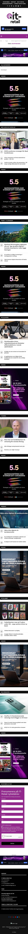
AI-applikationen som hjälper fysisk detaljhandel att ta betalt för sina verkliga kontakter (14, 358)
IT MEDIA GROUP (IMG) (20, 3)
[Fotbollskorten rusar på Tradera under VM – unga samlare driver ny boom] (14, 611)
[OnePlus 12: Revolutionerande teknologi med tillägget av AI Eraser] (14, 705)
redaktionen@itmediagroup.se (8, 900)
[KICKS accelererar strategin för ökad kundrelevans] (14, 140)
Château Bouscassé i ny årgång (12, 630)
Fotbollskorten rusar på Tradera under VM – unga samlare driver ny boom (15, 624)
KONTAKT (13, 2)
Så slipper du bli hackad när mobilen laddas (15, 541)
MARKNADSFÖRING (7, 3)
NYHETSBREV (6, 2)
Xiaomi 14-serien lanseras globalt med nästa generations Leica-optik (15, 723)
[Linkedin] (13, 6)
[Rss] (20, 6)
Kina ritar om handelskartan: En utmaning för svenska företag (14, 440)
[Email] (18, 6)
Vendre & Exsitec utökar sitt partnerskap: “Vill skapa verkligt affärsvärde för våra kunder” (15, 163)
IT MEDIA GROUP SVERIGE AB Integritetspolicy (12, 909)
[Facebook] (7, 6)
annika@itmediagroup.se (11, 897)
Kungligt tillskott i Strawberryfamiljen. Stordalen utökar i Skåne (13, 634)
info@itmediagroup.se (10, 885)
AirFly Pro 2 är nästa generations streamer (14, 727)
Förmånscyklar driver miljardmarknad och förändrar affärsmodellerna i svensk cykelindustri (14, 344)
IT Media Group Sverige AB (17, 927)
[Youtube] (16, 6)
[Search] (26, 36)
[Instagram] (9, 6)
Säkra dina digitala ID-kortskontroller (11, 531)
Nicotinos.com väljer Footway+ (12, 449)
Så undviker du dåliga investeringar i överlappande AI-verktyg (13, 255)
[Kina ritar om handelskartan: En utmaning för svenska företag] (14, 428)
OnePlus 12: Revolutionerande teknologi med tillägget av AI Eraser (15, 717)
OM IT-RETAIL (20, 2)
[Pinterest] (11, 6)
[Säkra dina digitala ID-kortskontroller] (14, 519)
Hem (1, 40)
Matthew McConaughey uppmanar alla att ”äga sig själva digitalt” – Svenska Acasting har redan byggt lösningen (15, 247)
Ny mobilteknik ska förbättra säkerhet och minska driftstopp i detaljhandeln (15, 537)
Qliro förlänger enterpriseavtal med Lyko (14, 446)
